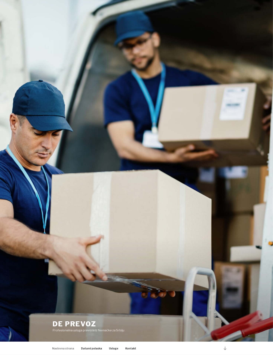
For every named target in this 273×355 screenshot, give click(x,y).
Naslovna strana (63, 348)
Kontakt (130, 348)
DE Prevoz (74, 324)
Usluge (113, 348)
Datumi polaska (91, 348)
